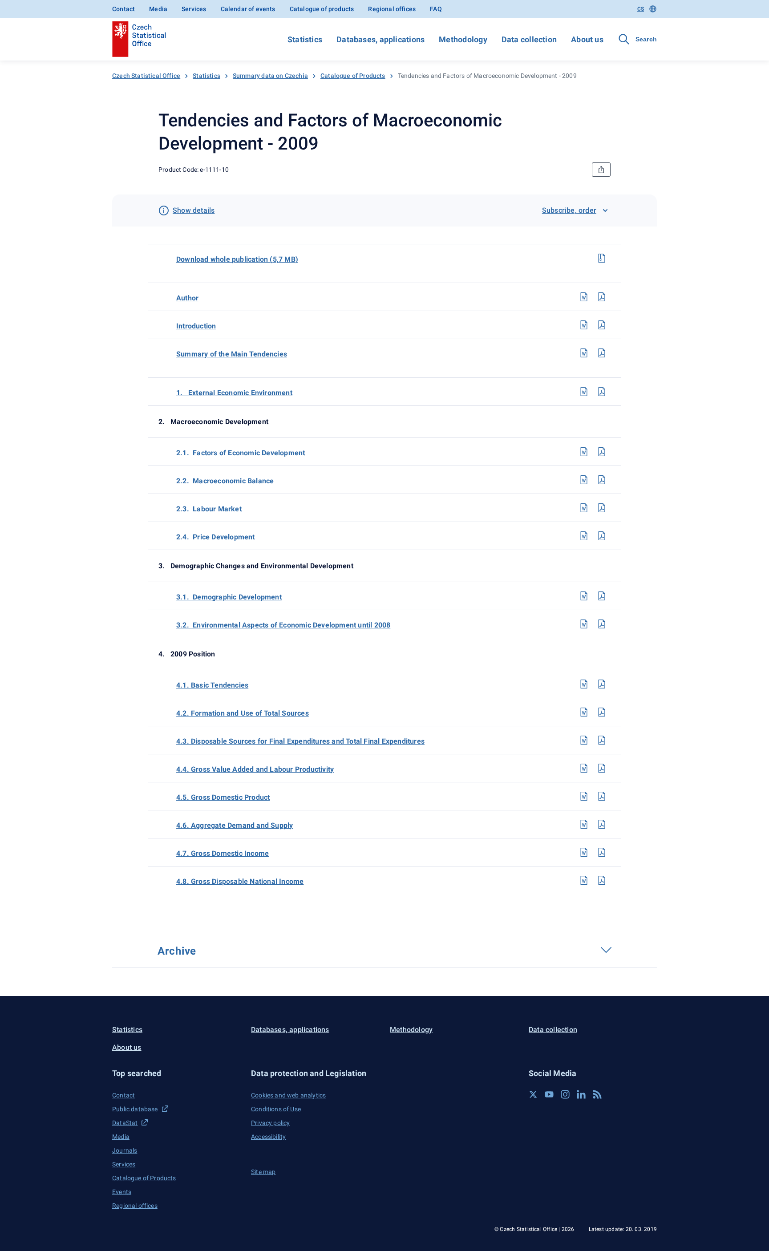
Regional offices (392, 8)
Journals (124, 1150)
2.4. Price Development (215, 537)
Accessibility (268, 1136)
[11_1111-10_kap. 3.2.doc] (584, 624)
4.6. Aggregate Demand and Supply (234, 825)
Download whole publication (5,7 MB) (237, 259)
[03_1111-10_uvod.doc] (584, 325)
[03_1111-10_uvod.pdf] (602, 325)
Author (187, 298)
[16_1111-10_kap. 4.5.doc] (584, 796)
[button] (176, 1073)
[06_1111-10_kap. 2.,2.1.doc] (584, 452)
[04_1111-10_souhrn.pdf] (602, 353)
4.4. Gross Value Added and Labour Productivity (255, 769)
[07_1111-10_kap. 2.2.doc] (584, 480)
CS (640, 9)
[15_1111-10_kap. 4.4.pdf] (602, 768)
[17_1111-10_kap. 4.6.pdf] (602, 824)
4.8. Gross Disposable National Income (240, 881)
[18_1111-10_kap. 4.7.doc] (584, 852)
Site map (263, 1171)
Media (158, 8)
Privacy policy (270, 1122)
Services (194, 8)
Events (121, 1191)
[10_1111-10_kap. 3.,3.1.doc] (584, 596)
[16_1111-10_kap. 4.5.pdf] (602, 796)
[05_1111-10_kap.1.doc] (584, 392)
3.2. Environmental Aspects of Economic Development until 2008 (283, 625)
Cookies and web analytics (288, 1095)
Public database (135, 1109)
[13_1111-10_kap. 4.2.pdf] (602, 712)
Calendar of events (248, 8)
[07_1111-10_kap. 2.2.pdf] (602, 480)
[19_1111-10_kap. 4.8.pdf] (602, 880)
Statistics (304, 39)
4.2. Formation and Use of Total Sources (242, 713)
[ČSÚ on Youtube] (549, 1094)
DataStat (125, 1122)
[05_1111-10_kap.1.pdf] (602, 392)
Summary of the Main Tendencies (231, 354)
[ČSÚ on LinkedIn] (581, 1094)
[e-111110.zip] (602, 258)
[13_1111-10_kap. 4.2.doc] (584, 712)
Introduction (196, 326)
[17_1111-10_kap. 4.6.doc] (584, 824)
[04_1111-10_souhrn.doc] (584, 353)
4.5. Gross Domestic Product (223, 797)
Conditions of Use (276, 1109)
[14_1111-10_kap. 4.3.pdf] (602, 740)
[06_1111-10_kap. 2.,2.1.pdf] (602, 452)
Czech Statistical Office (146, 75)
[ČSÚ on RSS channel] (597, 1094)
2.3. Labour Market (209, 509)
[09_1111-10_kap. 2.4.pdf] (602, 536)
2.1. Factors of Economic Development (240, 453)
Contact (123, 8)
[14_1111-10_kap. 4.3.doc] (584, 740)
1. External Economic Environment (234, 393)
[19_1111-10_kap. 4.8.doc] (584, 880)
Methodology (463, 39)
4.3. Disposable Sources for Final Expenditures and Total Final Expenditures (300, 741)
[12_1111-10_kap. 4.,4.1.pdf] (602, 684)
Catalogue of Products (352, 75)
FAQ (436, 8)
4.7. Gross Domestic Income (222, 853)
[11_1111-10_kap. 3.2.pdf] (602, 624)
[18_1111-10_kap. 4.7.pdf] (602, 852)
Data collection (529, 39)
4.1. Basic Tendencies (212, 685)
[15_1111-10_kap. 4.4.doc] (584, 768)
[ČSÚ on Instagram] (565, 1094)
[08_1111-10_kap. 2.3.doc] (584, 508)
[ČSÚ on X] (533, 1094)
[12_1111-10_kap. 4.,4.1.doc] (584, 684)
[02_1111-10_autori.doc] (584, 297)
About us (587, 39)
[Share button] (601, 169)
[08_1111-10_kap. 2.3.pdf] (602, 508)
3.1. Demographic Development (229, 597)
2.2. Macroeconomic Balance (225, 481)
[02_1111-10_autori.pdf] (602, 297)
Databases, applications (380, 39)
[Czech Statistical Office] (139, 39)
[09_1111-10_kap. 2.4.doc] (584, 536)
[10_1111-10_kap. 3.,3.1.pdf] (602, 596)
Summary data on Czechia (270, 75)
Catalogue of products (322, 8)
